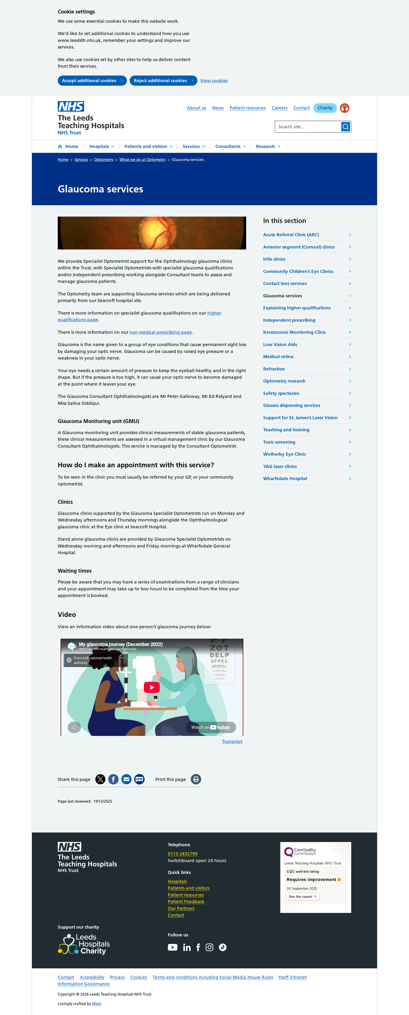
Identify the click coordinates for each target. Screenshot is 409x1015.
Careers (279, 108)
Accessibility (92, 977)
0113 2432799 (183, 853)
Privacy (117, 977)
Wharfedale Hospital (285, 478)
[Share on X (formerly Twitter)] (100, 779)
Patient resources (248, 108)
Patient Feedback (186, 901)
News (218, 108)
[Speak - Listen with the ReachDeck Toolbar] (345, 108)
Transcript (232, 741)
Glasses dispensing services (291, 405)
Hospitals (99, 146)
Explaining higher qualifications (297, 308)
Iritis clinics (274, 259)
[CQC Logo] (300, 856)
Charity (325, 108)
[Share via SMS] (139, 779)
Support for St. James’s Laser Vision (300, 417)
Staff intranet (293, 977)
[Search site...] (307, 126)
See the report (300, 897)
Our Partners (181, 908)
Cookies (138, 977)
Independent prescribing (289, 320)
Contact (301, 108)
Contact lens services (285, 283)
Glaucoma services (282, 295)
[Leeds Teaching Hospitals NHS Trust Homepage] (91, 117)
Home (71, 146)
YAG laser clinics (280, 466)
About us (196, 108)
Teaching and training (286, 429)
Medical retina (278, 356)
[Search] (345, 126)
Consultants (227, 146)
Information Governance (84, 984)
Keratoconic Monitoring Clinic (294, 332)
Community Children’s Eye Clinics (298, 271)
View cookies (214, 80)
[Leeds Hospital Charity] (91, 944)
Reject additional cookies (160, 80)
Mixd (96, 1003)
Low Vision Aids (280, 344)
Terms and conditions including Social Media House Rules (213, 977)
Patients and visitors (145, 146)
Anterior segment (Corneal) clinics (298, 247)
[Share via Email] (126, 779)
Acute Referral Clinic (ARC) (291, 234)
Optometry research (284, 381)
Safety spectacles (281, 393)
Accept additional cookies (89, 80)
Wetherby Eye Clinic (284, 454)
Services (191, 146)
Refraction (274, 369)
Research (265, 146)
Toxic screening (279, 442)
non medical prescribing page (160, 332)
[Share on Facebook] (113, 779)
